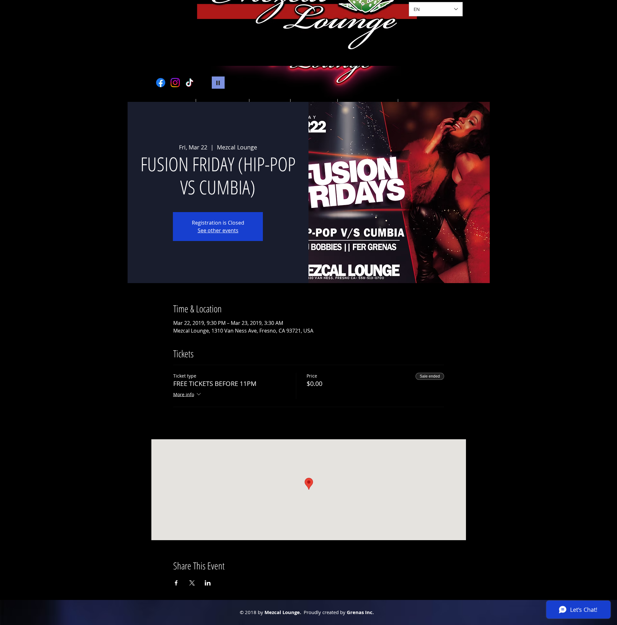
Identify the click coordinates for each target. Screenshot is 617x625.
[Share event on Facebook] (176, 582)
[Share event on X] (192, 582)
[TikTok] (189, 82)
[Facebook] (161, 82)
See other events (218, 230)
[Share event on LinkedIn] (208, 582)
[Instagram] (175, 82)
